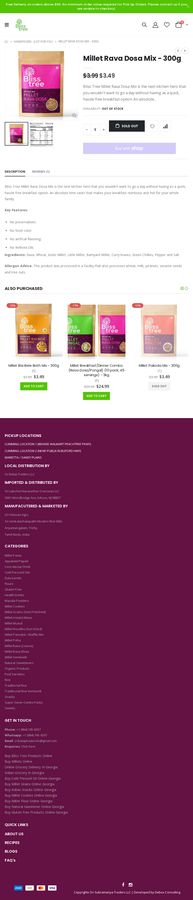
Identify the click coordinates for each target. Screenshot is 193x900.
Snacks (10, 697)
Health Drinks (14, 595)
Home (6, 41)
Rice (8, 680)
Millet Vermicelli (16, 657)
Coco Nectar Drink (17, 567)
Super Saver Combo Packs (24, 702)
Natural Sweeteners (19, 663)
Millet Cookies (15, 606)
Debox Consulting (167, 892)
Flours (9, 584)
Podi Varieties (15, 674)
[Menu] (7, 24)
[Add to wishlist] (152, 126)
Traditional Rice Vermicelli (23, 691)
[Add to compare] (165, 126)
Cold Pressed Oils (17, 572)
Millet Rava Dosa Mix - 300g (132, 58)
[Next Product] (185, 51)
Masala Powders (17, 601)
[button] (182, 288)
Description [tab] (15, 171)
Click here (28, 746)
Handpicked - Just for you (33, 42)
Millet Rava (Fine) (17, 651)
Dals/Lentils (13, 578)
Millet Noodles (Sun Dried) (23, 629)
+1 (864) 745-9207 (28, 729)
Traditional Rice (16, 685)
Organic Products (17, 668)
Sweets (10, 708)
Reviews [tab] (41, 171)
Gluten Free (13, 589)
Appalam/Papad (16, 561)
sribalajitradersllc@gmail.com (35, 741)
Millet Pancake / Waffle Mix (24, 634)
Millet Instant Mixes (18, 617)
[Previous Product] (178, 51)
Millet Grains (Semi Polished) (25, 612)
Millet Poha (13, 640)
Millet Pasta (13, 555)
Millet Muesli (14, 623)
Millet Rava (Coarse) (19, 646)
